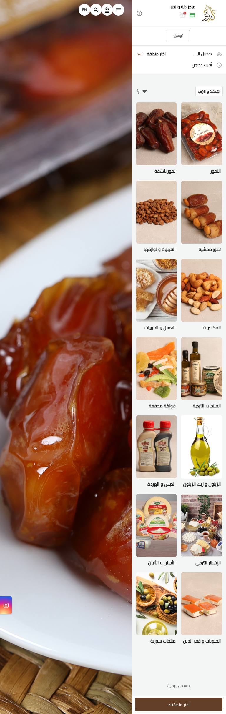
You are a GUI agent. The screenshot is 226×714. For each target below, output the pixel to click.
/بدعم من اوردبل (179, 685)
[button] (179, 13)
